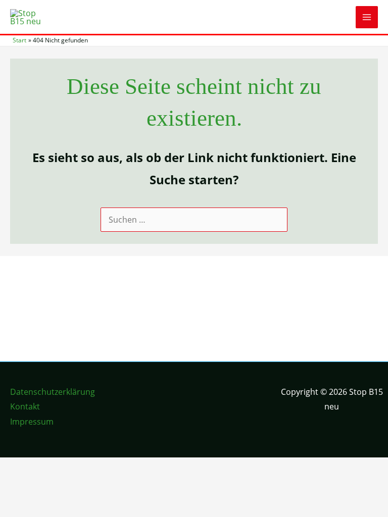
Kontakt (25, 406)
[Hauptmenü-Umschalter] (367, 17)
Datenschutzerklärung (52, 391)
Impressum (32, 421)
